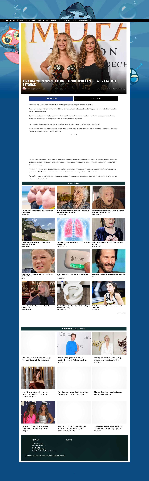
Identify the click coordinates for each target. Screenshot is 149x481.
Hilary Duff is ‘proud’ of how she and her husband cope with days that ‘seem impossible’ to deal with (72, 428)
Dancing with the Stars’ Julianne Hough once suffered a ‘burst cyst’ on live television (108, 360)
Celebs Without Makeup (49, 20)
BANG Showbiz (29, 89)
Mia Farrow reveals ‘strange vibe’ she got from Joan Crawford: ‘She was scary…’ (37, 359)
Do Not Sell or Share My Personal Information (44, 451)
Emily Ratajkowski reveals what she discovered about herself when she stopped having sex (35, 394)
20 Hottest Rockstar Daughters (82, 20)
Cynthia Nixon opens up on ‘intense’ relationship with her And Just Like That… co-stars (72, 360)
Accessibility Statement (38, 445)
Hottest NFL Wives (36, 20)
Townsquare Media (37, 443)
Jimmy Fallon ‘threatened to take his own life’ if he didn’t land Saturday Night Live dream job (108, 428)
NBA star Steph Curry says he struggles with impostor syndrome (108, 393)
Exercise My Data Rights (38, 449)
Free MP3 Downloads (64, 20)
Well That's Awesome (9, 20)
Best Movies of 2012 (22, 20)
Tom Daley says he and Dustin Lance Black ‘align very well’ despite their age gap (73, 393)
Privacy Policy (36, 447)
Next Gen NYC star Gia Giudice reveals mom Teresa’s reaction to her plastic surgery (36, 428)
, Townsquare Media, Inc (47, 455)
